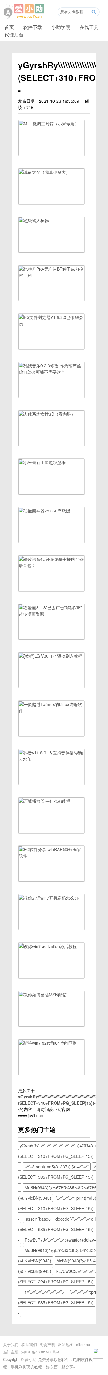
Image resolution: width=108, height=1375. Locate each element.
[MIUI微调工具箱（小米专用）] (51, 154)
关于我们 (11, 1344)
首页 (9, 26)
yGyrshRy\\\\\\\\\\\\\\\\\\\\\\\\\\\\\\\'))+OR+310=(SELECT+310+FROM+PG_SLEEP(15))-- (59, 1156)
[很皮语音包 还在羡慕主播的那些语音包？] (51, 590)
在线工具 (89, 26)
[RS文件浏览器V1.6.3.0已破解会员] (51, 348)
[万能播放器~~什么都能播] (51, 831)
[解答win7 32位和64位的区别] (51, 1073)
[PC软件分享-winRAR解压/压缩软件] (51, 880)
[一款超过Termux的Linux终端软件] (51, 735)
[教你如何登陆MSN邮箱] (51, 1025)
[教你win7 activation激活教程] (51, 977)
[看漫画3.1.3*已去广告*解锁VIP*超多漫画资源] (51, 638)
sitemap (83, 1344)
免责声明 (47, 1344)
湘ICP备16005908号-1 (40, 1352)
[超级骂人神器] (51, 251)
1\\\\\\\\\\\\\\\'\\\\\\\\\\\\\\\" (45, 1292)
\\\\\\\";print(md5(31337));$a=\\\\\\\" (57, 1167)
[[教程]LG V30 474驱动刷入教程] (51, 686)
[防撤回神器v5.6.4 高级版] (51, 541)
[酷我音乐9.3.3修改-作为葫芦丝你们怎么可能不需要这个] (51, 396)
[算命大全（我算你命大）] (51, 202)
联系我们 (29, 1344)
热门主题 (11, 1352)
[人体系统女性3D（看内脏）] (51, 444)
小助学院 (60, 26)
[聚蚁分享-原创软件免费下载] (24, 11)
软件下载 (32, 26)
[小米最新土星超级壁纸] (51, 493)
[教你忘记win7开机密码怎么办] (51, 928)
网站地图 (66, 1344)
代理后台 (14, 34)
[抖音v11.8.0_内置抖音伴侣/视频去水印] (51, 783)
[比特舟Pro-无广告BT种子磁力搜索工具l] (51, 299)
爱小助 (31, 1359)
